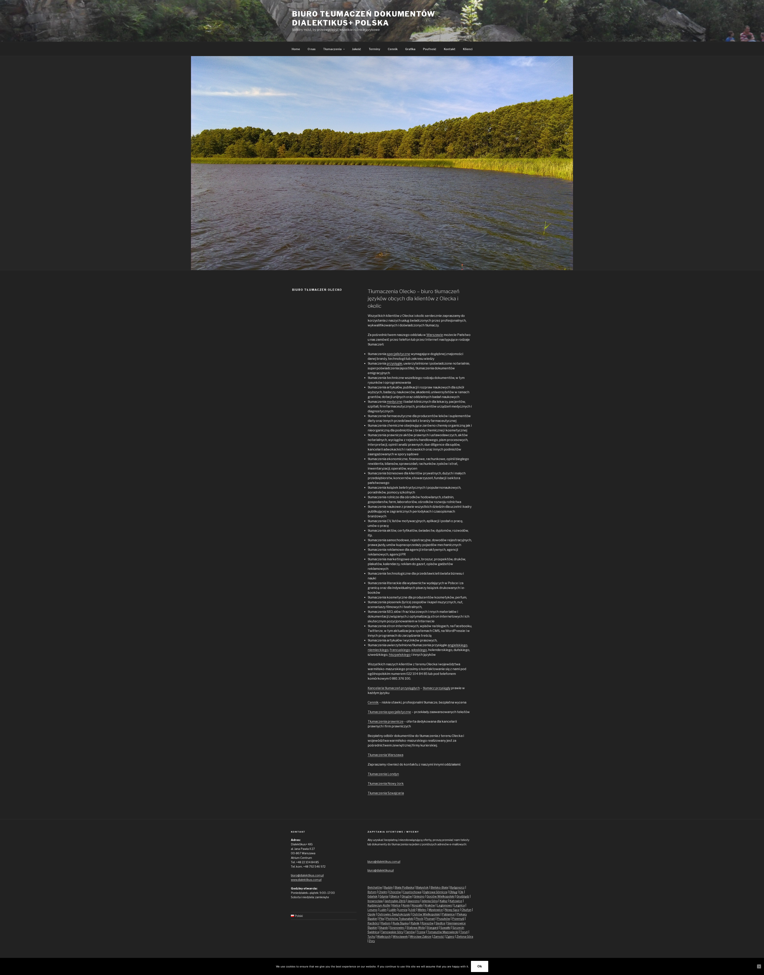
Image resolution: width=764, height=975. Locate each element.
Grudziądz (462, 896)
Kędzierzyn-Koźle (378, 905)
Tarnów (410, 932)
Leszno (372, 909)
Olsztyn (466, 909)
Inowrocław (375, 901)
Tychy (371, 936)
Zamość (438, 936)
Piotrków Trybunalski (399, 918)
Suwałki (445, 927)
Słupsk (383, 927)
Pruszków (443, 918)
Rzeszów (427, 923)
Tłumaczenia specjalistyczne (389, 712)
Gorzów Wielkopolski (440, 896)
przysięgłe (394, 363)
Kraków (430, 905)
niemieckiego (378, 650)
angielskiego (457, 645)
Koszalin (417, 905)
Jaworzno (413, 901)
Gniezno (419, 896)
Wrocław (416, 936)
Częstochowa (412, 892)
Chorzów (395, 892)
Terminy (374, 49)
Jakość (356, 49)
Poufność (429, 49)
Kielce (396, 905)
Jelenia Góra (430, 901)
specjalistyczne (398, 354)
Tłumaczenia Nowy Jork (386, 783)
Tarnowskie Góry (392, 932)
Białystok (422, 887)
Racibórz (373, 923)
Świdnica (373, 932)
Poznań (430, 918)
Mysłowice (436, 909)
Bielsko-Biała (439, 887)
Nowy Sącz (452, 909)
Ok (479, 966)
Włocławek (400, 936)
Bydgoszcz (457, 887)
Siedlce (440, 923)
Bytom (371, 892)
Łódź (412, 909)
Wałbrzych (384, 936)
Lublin (392, 909)
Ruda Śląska (401, 923)
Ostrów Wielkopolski (426, 914)
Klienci (468, 49)
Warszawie (434, 335)
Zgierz (450, 936)
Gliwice (395, 896)
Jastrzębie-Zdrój (395, 901)
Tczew (421, 932)
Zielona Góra (464, 936)
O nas (312, 49)
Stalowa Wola (416, 927)
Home (296, 49)
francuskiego (400, 650)
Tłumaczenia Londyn (383, 774)
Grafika (410, 49)
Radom (386, 923)
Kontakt (449, 49)
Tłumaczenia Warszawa (385, 755)
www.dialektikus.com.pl (306, 879)
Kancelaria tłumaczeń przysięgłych (394, 688)
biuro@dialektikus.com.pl (307, 875)
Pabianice (448, 914)
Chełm (382, 892)
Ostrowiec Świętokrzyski (393, 914)
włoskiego (419, 650)
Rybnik (415, 923)
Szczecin (458, 927)
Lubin (383, 909)
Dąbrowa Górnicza (435, 892)
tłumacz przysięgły (436, 688)
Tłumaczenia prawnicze (385, 721)
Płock (419, 918)
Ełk (461, 892)
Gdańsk (372, 896)
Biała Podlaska (404, 887)
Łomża (402, 909)
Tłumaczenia (332, 49)
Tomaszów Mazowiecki (442, 932)
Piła (381, 918)
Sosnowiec (397, 927)
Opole (371, 914)
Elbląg (453, 892)
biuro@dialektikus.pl (380, 870)
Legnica (459, 905)
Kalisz (443, 901)
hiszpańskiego (400, 655)
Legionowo (444, 905)
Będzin (388, 887)
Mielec (422, 909)
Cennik (393, 49)
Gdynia (383, 896)
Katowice (455, 901)
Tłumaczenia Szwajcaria (386, 793)
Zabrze (426, 936)
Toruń (464, 932)
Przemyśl (458, 918)
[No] (759, 966)
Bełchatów (374, 887)
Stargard (432, 927)
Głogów (406, 896)
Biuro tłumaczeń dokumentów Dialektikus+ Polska (363, 18)
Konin (406, 905)
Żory (372, 941)
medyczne (394, 402)
